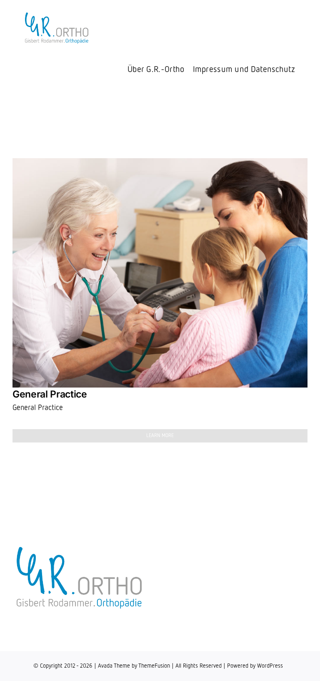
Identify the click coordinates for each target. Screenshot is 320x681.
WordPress (270, 666)
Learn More (160, 435)
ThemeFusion (154, 666)
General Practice (49, 394)
